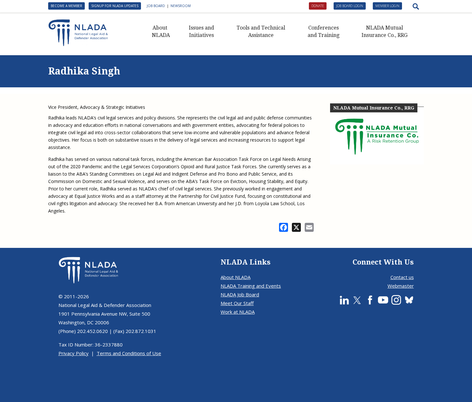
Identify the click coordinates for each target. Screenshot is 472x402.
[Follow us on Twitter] (357, 300)
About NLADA (161, 31)
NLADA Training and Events (251, 286)
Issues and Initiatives (201, 31)
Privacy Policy (73, 353)
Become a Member (66, 6)
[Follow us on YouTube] (383, 300)
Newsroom (180, 6)
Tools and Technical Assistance (261, 31)
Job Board (156, 6)
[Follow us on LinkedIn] (344, 300)
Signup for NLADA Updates (114, 6)
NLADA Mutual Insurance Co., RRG (384, 31)
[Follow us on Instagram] (396, 300)
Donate (317, 6)
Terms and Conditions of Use (129, 353)
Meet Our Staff (237, 303)
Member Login (387, 6)
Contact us (402, 277)
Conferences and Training (323, 31)
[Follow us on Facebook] (370, 300)
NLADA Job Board (240, 294)
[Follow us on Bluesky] (409, 300)
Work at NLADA (238, 312)
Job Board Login (349, 6)
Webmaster (401, 286)
